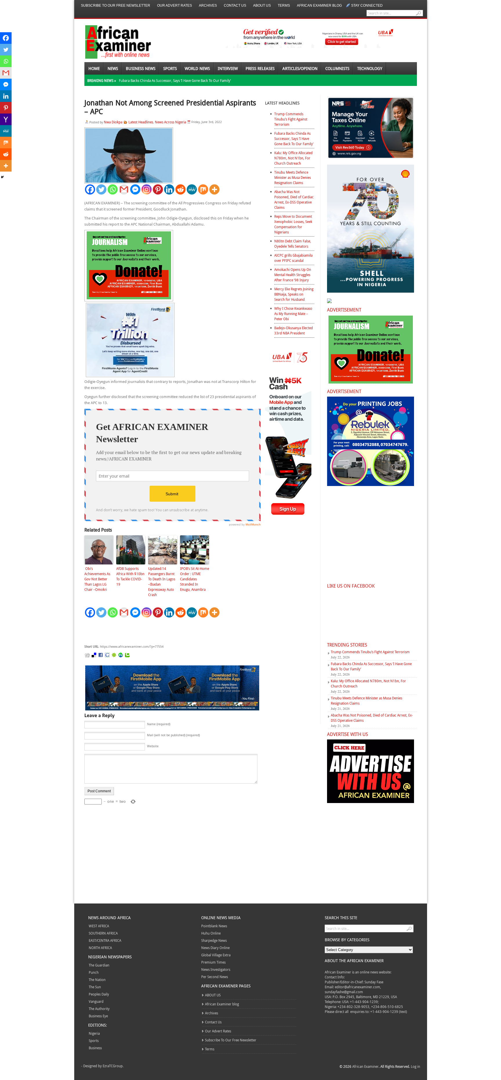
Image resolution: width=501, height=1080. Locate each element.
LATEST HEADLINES (282, 102)
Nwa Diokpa (113, 122)
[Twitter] (101, 189)
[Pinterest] (158, 189)
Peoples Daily (99, 994)
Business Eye (98, 1016)
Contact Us (235, 5)
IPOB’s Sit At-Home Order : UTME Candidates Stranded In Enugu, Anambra (194, 579)
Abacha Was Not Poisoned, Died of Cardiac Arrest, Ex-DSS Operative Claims (294, 199)
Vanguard (96, 1001)
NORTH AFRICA (100, 947)
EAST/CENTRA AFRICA (105, 940)
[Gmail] (124, 189)
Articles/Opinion (299, 68)
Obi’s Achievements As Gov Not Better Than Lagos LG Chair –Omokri (97, 579)
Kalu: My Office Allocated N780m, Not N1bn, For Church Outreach (293, 157)
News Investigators (215, 969)
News (113, 68)
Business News (140, 68)
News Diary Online (215, 947)
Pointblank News (214, 926)
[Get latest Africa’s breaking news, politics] (111, 41)
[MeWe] (192, 189)
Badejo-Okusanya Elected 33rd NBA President (293, 330)
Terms (284, 5)
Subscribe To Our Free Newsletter (115, 5)
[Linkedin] (169, 189)
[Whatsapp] (113, 189)
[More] (214, 189)
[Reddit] (180, 189)
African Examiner (365, 1066)
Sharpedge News (214, 940)
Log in (415, 1066)
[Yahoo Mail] (6, 119)
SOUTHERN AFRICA (103, 933)
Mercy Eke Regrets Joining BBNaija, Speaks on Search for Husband (293, 294)
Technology (369, 68)
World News (197, 68)
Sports (170, 68)
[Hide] (2, 177)
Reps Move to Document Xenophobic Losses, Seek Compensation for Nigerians (293, 224)
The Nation (97, 979)
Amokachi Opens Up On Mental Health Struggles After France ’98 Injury (292, 274)
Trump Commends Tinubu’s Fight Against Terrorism (290, 119)
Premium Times (213, 962)
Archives (208, 5)
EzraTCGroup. (113, 1065)
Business (95, 1047)
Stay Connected (367, 5)
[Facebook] (90, 189)
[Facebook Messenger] (135, 189)
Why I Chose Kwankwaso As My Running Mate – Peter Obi (293, 313)
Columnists (337, 68)
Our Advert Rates (174, 5)
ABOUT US (262, 5)
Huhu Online (211, 933)
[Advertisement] (171, 631)
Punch (94, 972)
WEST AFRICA (99, 926)
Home (94, 68)
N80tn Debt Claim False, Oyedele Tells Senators (292, 244)
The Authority (99, 1008)
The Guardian (99, 965)
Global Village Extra (215, 955)
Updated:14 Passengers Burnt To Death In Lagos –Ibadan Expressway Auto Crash (161, 581)
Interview (228, 68)
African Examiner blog (319, 5)
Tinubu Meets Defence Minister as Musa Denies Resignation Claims (292, 177)
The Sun (95, 986)
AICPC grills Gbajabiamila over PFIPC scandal (293, 258)
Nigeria (94, 1033)
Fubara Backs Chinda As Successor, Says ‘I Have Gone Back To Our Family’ (175, 80)
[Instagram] (146, 189)
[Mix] (203, 189)
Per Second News (214, 976)
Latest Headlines (140, 122)
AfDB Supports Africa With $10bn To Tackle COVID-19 (130, 576)
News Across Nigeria (170, 122)
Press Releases (260, 68)
